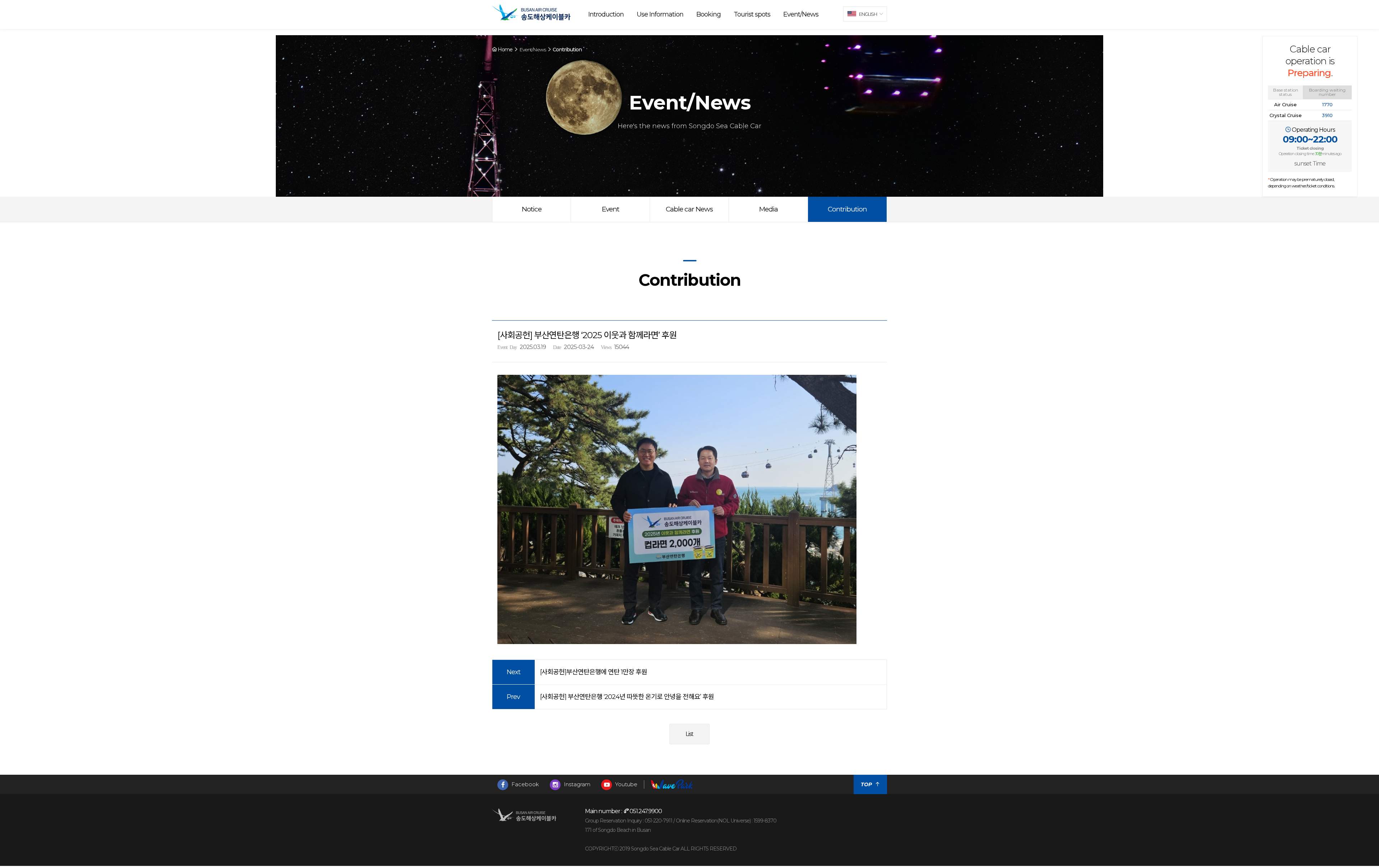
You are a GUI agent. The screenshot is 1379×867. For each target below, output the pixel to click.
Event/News (800, 14)
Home (504, 49)
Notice (532, 209)
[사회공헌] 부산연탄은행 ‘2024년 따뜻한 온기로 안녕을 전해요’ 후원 (627, 697)
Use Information (660, 14)
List (689, 734)
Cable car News (689, 209)
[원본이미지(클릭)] (676, 509)
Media (768, 209)
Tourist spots (752, 14)
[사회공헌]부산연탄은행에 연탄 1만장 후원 (593, 672)
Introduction (606, 14)
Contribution (847, 209)
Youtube (625, 784)
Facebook (524, 784)
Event (610, 209)
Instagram (576, 784)
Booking (708, 14)
